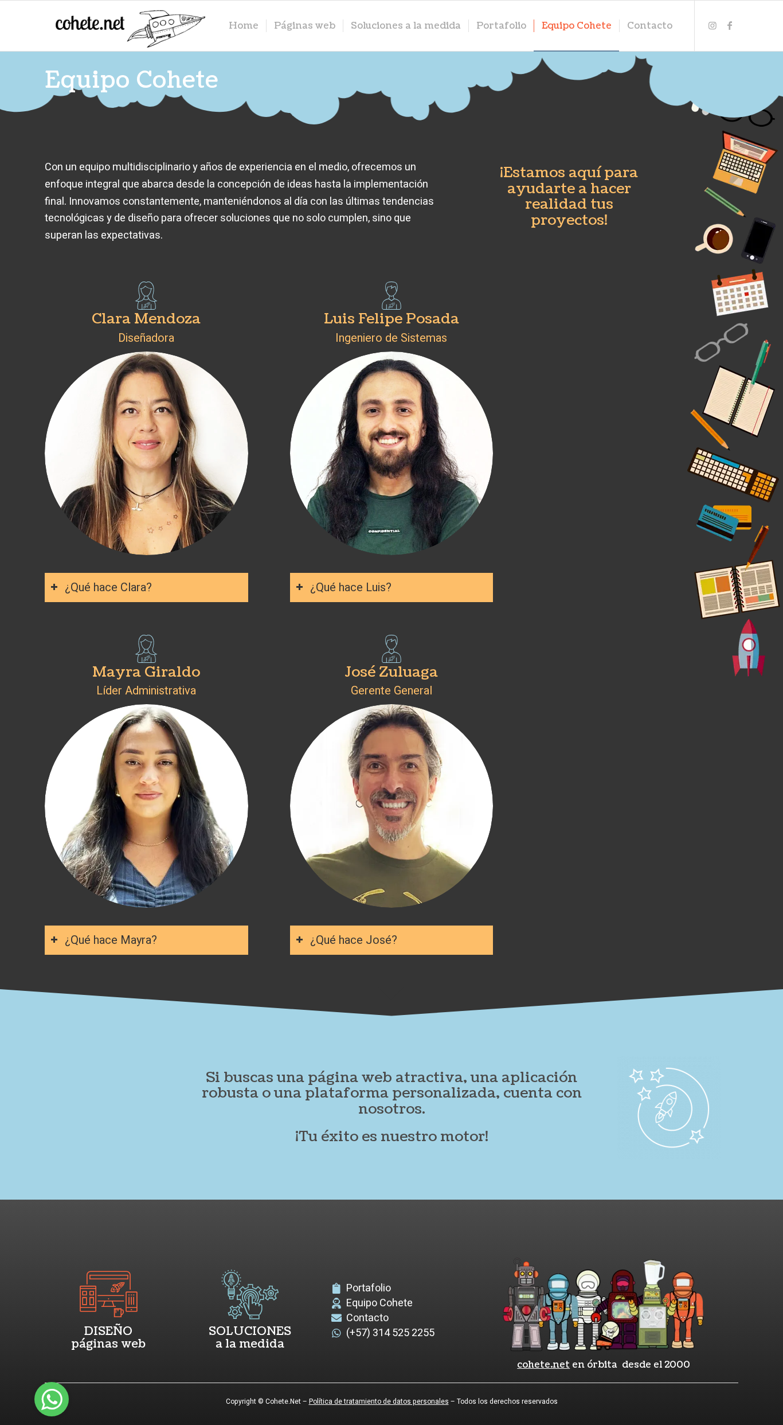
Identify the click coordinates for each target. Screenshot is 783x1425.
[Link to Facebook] (729, 25)
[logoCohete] (128, 26)
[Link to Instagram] (712, 25)
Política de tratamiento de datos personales (379, 1401)
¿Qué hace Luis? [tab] (350, 587)
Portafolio (368, 1288)
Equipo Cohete (379, 1303)
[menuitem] (243, 26)
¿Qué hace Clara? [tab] (108, 587)
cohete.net (543, 1364)
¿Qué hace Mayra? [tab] (111, 940)
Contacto (367, 1318)
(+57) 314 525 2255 (390, 1333)
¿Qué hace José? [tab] (353, 940)
